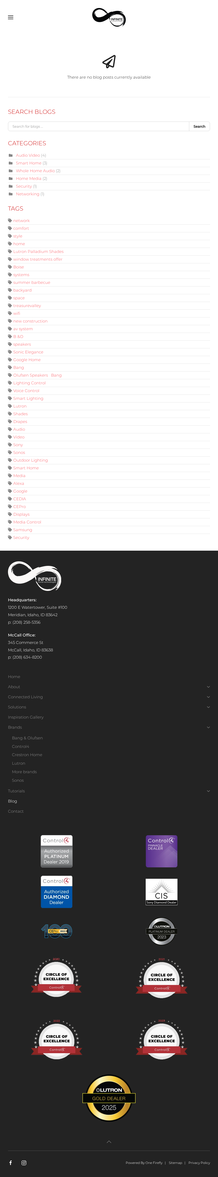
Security (24, 186)
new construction (30, 321)
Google (20, 491)
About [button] (14, 686)
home (19, 243)
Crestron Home (27, 754)
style (17, 236)
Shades (20, 413)
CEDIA (19, 498)
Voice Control (26, 390)
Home (14, 676)
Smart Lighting (28, 398)
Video (18, 437)
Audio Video (28, 155)
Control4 (20, 746)
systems (21, 274)
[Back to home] (109, 17)
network (21, 220)
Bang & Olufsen (27, 737)
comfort (21, 228)
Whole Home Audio (35, 170)
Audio (19, 429)
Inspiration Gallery (26, 717)
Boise (18, 266)
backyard (22, 290)
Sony (18, 444)
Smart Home (28, 163)
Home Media (28, 178)
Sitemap (175, 1163)
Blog (12, 801)
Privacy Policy (199, 1163)
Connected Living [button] (25, 696)
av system (23, 328)
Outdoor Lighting (30, 460)
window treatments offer (37, 259)
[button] (10, 17)
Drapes (20, 421)
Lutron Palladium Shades (38, 251)
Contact (16, 811)
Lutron (20, 406)
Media (19, 475)
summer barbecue (31, 282)
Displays (21, 514)
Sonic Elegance (28, 351)
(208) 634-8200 (27, 657)
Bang (18, 367)
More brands (24, 771)
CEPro (19, 506)
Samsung (22, 529)
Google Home (27, 359)
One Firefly (153, 1163)
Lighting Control (29, 382)
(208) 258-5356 (26, 622)
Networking (27, 193)
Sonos (19, 452)
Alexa (18, 483)
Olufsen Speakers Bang (37, 375)
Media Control (27, 522)
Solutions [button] (17, 707)
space (19, 297)
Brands (15, 727)
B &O (18, 336)
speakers (22, 344)
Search (200, 126)
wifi (16, 313)
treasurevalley (27, 305)
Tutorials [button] (16, 790)
